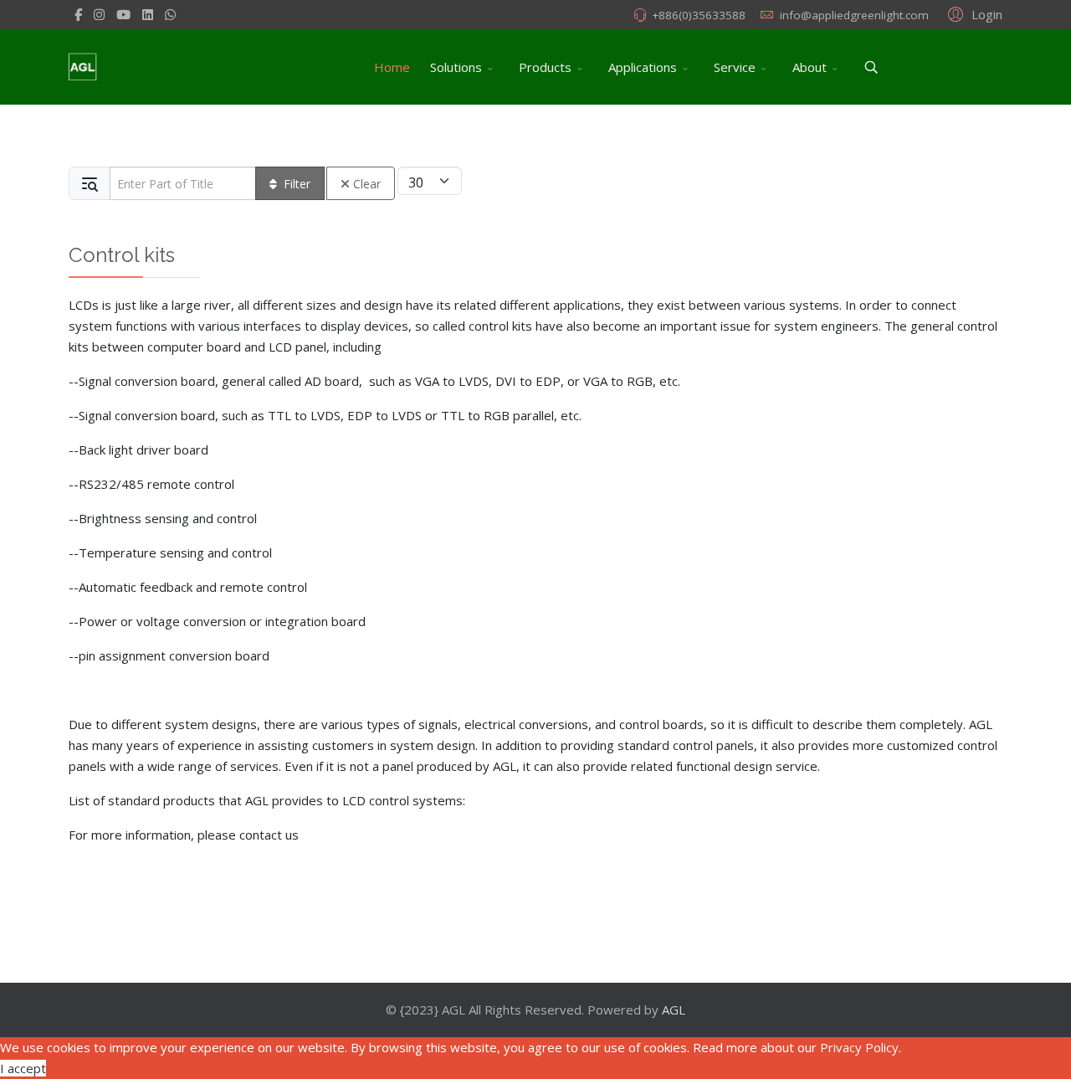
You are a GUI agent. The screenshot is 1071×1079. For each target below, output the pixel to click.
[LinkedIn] (147, 14)
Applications (642, 67)
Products (545, 67)
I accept (23, 1068)
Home (392, 67)
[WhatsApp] (170, 14)
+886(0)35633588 (699, 15)
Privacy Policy (859, 1047)
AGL (673, 1009)
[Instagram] (99, 14)
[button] (972, 13)
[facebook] (78, 14)
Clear (367, 184)
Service (735, 67)
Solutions (456, 67)
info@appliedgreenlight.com (854, 15)
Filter (297, 184)
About (809, 67)
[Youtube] (123, 14)
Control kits (122, 255)
